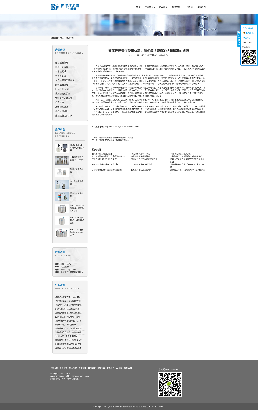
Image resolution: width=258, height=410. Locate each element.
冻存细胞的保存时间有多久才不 (68, 321)
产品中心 (149, 7)
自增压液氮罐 (61, 67)
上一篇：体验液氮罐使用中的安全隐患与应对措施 (112, 138)
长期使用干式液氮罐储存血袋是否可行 (186, 156)
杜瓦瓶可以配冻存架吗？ (141, 170)
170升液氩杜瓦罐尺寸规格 (66, 336)
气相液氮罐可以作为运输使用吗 (68, 301)
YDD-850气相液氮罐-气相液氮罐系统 (77, 220)
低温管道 (59, 102)
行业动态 (60, 285)
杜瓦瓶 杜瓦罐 (62, 89)
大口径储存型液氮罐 (65, 80)
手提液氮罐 (60, 76)
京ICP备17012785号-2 (155, 407)
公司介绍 (188, 7)
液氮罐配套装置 (62, 93)
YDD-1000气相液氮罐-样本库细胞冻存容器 (77, 208)
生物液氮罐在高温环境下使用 (67, 317)
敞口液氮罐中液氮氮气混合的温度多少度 (109, 156)
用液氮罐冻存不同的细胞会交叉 (68, 344)
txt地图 (119, 368)
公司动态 (63, 368)
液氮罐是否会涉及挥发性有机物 (68, 329)
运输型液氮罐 (61, 85)
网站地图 (128, 368)
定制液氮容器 (61, 107)
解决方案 (176, 7)
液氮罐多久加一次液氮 (140, 154)
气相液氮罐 (60, 71)
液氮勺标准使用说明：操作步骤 (105, 164)
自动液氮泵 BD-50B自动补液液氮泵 (77, 147)
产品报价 (163, 7)
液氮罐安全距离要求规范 (102, 154)
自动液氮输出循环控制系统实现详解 (107, 170)
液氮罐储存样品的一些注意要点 (68, 332)
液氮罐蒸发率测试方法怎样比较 (68, 340)
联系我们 (201, 7)
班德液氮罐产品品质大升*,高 (67, 309)
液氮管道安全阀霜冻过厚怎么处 (68, 348)
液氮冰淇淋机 (61, 111)
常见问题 (92, 368)
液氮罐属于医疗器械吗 (140, 156)
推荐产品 (60, 129)
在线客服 (250, 33)
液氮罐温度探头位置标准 (65, 325)
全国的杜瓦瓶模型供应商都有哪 (68, 305)
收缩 (239, 39)
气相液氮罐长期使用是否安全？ (105, 159)
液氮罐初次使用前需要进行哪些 (68, 313)
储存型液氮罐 (61, 62)
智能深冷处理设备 (63, 98)
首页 (138, 7)
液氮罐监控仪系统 (63, 116)
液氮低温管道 (116, 88)
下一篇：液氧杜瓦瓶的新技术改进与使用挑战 (110, 140)
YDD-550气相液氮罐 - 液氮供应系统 (76, 232)
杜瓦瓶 (158, 96)
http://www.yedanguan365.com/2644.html (122, 127)
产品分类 (60, 49)
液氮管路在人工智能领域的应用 (144, 159)
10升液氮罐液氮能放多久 (180, 154)
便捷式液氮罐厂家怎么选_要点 (68, 297)
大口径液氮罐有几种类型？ (142, 164)
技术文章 (70, 38)
